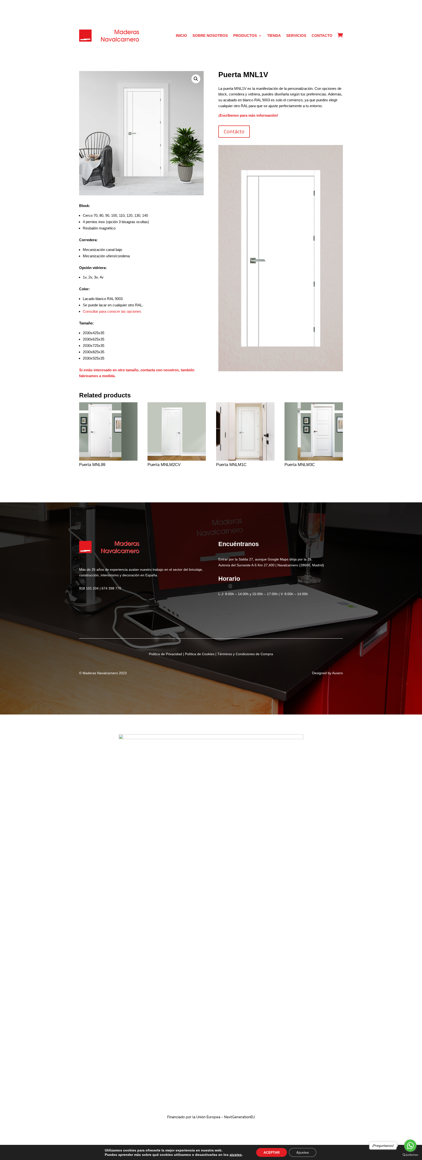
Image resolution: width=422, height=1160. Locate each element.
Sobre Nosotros (210, 35)
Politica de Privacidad (165, 654)
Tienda (274, 35)
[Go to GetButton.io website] (410, 1155)
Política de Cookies (199, 654)
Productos (245, 35)
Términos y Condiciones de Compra (245, 654)
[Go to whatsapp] (410, 1145)
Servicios (296, 35)
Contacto (322, 35)
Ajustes (302, 1152)
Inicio (181, 35)
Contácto (234, 131)
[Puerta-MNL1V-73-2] (280, 370)
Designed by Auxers (327, 673)
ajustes (236, 1155)
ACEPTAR (272, 1152)
